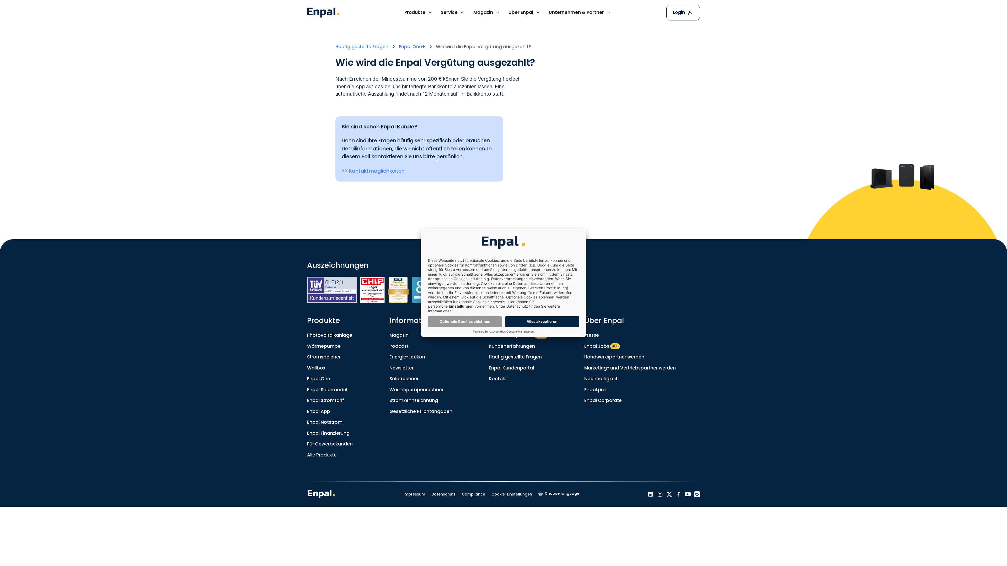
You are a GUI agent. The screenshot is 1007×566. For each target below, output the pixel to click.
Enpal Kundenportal (511, 368)
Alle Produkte (322, 455)
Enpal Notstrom (324, 422)
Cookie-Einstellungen (511, 494)
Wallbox (316, 368)
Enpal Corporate (603, 400)
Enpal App (318, 411)
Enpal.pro (595, 390)
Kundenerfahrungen (512, 346)
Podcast (399, 346)
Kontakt (498, 378)
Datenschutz (443, 494)
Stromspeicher (324, 357)
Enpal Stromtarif (325, 400)
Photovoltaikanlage (329, 335)
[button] (418, 12)
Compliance (473, 494)
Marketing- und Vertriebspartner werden (630, 368)
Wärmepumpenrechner (416, 390)
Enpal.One (318, 378)
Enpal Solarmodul (327, 390)
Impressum (414, 494)
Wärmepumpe (324, 346)
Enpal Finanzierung (328, 433)
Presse (591, 335)
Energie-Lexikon (407, 357)
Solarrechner (404, 378)
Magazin (399, 335)
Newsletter (401, 368)
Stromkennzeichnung (413, 400)
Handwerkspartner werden (614, 357)
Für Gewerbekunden (330, 444)
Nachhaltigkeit (601, 378)
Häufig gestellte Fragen (515, 357)
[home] (323, 13)
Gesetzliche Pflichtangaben (420, 411)
